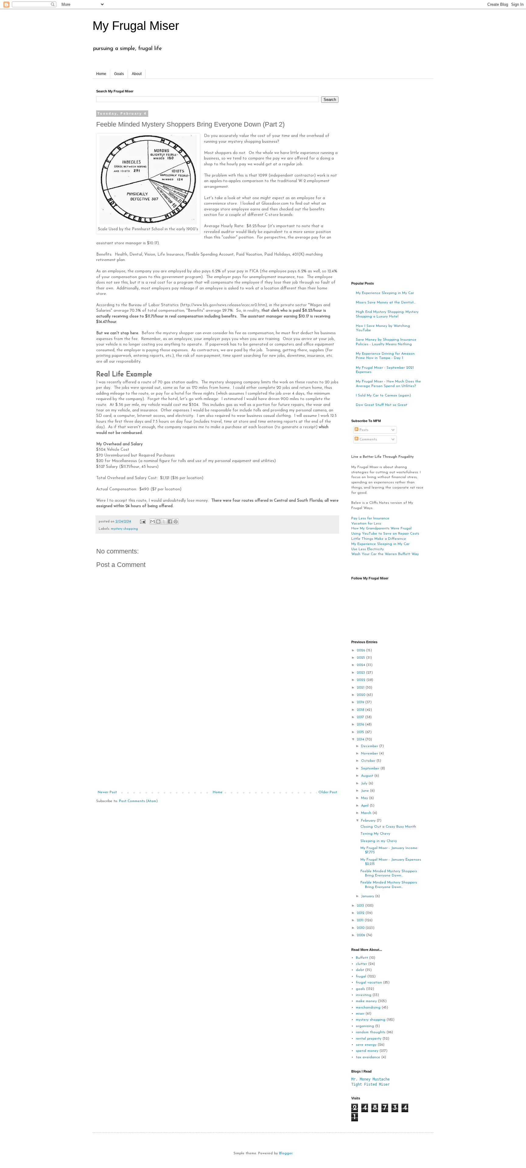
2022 (361, 680)
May (365, 798)
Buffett (362, 958)
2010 (361, 928)
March (367, 813)
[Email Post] (142, 521)
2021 (361, 688)
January (368, 896)
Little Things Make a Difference (378, 539)
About (137, 74)
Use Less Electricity (367, 549)
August (367, 776)
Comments (367, 439)
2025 (361, 658)
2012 (361, 913)
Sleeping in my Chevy (378, 841)
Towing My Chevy (375, 834)
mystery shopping (124, 529)
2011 (361, 920)
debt (360, 970)
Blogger (285, 1153)
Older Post (327, 792)
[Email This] (152, 521)
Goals (119, 74)
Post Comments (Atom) (138, 801)
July (365, 783)
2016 (361, 724)
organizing (365, 1026)
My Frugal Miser (136, 25)
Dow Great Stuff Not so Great (381, 405)
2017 (361, 717)
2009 (361, 935)
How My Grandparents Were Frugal (381, 528)
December (370, 746)
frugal (361, 976)
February (369, 820)
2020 (361, 695)
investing (363, 995)
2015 (361, 732)
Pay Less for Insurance (370, 518)
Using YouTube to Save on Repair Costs (385, 534)
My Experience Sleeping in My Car (385, 293)
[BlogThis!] (158, 521)
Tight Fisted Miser (370, 1084)
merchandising (368, 1007)
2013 (361, 906)
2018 (361, 710)
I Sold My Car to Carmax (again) (383, 395)
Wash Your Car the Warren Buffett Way (385, 554)
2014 (361, 739)
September (370, 768)
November (370, 753)
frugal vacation (369, 982)
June (365, 791)
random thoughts (370, 1032)
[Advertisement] (217, 744)
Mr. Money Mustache (370, 1079)
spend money (367, 1051)
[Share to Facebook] (170, 521)
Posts (363, 430)
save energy (366, 1045)
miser (360, 1014)
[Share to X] (164, 521)
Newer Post (107, 792)
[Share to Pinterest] (176, 521)
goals (360, 989)
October (369, 761)
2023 (361, 673)
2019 (361, 702)
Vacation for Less (366, 523)
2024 (361, 665)
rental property (368, 1039)
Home (101, 74)
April (365, 806)
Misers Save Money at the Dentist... (386, 302)
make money (366, 1001)
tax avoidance (368, 1057)
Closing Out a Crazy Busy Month (388, 827)
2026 (361, 650)
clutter (361, 964)
